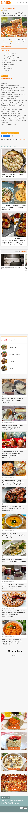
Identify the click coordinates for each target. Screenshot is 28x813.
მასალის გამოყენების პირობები (10, 803)
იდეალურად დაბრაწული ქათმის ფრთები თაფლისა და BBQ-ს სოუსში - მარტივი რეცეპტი (13, 508)
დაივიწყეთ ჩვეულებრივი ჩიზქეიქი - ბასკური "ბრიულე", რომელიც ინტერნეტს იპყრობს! (13, 427)
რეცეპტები (14, 727)
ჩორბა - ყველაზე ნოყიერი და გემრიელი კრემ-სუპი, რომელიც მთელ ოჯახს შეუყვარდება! (14, 535)
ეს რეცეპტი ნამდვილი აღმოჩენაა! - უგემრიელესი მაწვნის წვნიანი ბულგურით (13, 400)
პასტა (13, 139)
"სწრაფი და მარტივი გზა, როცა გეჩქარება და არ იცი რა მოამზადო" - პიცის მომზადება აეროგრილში (13, 482)
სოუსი (17, 139)
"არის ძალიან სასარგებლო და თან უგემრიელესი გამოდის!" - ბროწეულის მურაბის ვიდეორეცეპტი (14, 586)
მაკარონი (8, 139)
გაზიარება (7, 136)
